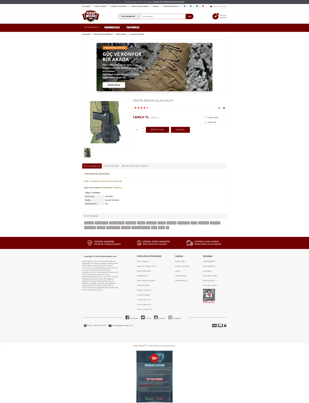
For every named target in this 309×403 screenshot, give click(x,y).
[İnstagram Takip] (187, 6)
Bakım (152, 280)
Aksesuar (145, 280)
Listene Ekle (213, 117)
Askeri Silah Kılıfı (116, 223)
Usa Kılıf (101, 228)
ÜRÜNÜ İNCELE (113, 85)
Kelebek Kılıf (183, 223)
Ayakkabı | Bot (142, 276)
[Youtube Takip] (205, 6)
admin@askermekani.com (122, 325)
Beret (161, 228)
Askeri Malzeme (143, 261)
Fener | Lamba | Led (144, 309)
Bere (154, 228)
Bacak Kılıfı (130, 223)
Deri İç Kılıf (203, 223)
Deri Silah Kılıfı (101, 223)
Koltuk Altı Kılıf (113, 228)
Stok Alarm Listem (210, 276)
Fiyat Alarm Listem (210, 285)
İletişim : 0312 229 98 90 (96, 325)
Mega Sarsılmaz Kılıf (140, 228)
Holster (141, 223)
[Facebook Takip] (193, 6)
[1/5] (135, 107)
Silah (139, 280)
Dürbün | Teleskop (144, 290)
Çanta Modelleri (143, 285)
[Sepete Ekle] (157, 130)
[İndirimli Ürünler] (112, 28)
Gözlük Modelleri (143, 295)
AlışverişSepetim (223, 16)
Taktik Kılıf (215, 223)
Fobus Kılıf (151, 223)
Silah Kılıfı (89, 223)
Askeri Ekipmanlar (144, 271)
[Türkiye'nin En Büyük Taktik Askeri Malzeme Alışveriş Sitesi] (90, 21)
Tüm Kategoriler (91, 27)
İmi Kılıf (162, 223)
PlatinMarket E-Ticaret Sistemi (147, 346)
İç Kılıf (194, 223)
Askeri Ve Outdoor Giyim (146, 266)
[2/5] (137, 107)
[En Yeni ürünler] (133, 28)
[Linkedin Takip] (199, 6)
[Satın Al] (180, 130)
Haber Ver (212, 122)
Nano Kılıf (172, 223)
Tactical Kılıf (90, 228)
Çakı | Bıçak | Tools (144, 300)
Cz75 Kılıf (126, 228)
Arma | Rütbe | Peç (144, 304)
